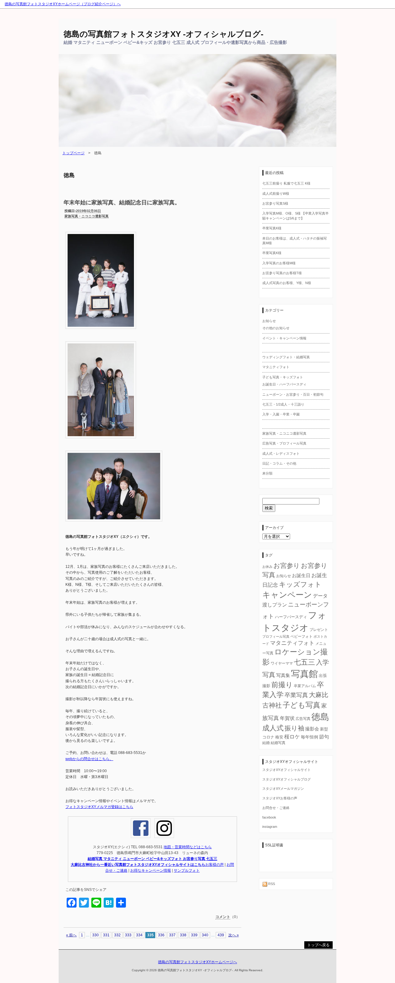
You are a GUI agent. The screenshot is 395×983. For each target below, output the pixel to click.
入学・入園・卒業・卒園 (281, 414)
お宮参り (286, 565)
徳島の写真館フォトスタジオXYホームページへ (197, 962)
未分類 (267, 473)
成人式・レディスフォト (281, 453)
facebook (269, 817)
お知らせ (269, 321)
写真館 (304, 674)
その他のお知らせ (275, 328)
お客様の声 (214, 864)
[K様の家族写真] (113, 524)
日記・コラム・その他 (279, 463)
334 (139, 935)
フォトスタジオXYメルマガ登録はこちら (99, 807)
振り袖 (294, 728)
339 (194, 935)
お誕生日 (301, 575)
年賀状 (287, 718)
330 (95, 935)
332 (117, 935)
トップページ (73, 153)
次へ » (233, 935)
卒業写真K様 (271, 228)
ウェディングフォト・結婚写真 (286, 357)
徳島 (320, 717)
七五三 (304, 662)
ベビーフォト (301, 636)
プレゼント (319, 630)
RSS (271, 884)
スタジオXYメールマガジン (283, 788)
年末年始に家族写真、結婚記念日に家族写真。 (122, 202)
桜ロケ (292, 737)
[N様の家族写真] (100, 441)
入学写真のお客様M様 (279, 263)
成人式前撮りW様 (275, 193)
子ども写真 (301, 705)
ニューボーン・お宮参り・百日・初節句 (292, 394)
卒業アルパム (305, 686)
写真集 (283, 675)
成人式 (273, 728)
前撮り (282, 685)
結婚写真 (278, 743)
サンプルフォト (187, 870)
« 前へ (71, 935)
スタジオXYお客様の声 (279, 798)
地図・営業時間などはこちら (188, 847)
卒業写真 (296, 695)
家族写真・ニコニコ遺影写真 (86, 216)
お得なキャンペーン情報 (150, 870)
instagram (269, 826)
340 (205, 935)
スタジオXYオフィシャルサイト (286, 770)
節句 (324, 736)
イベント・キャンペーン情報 (284, 338)
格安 (279, 737)
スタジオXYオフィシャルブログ (286, 779)
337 (172, 935)
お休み (267, 566)
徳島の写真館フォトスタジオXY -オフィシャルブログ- (164, 34)
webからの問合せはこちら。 (89, 759)
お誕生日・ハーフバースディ (284, 384)
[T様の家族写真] (100, 332)
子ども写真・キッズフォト (282, 377)
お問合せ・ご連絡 (275, 808)
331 (106, 935)
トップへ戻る (318, 945)
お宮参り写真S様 (275, 203)
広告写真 (303, 719)
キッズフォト (300, 584)
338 (183, 935)
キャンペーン (287, 594)
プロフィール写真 (275, 636)
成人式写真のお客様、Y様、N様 (286, 283)
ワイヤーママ (282, 663)
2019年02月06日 (88, 211)
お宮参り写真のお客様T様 (282, 273)
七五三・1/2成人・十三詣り (283, 404)
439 (221, 935)
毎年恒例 (309, 736)
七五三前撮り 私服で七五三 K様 (286, 183)
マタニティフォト (275, 367)
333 (128, 935)
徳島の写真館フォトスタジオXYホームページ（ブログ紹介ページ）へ (63, 4)
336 (161, 935)
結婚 (266, 743)
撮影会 (312, 728)
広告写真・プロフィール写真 (284, 443)
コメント (222, 917)
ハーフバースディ (291, 617)
